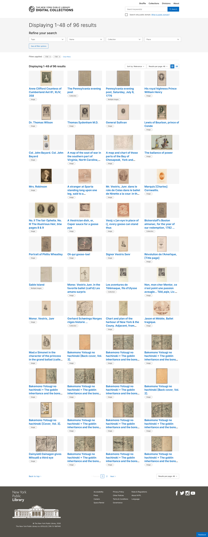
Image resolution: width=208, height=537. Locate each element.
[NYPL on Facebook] (176, 493)
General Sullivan (116, 122)
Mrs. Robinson (38, 186)
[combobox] (146, 9)
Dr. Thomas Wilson (41, 122)
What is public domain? (160, 15)
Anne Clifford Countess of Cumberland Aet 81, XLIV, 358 (45, 92)
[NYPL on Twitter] (182, 493)
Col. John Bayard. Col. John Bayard (46, 154)
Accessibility (98, 492)
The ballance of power (158, 152)
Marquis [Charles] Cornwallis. (156, 188)
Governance (117, 503)
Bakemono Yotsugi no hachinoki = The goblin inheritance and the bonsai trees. (123, 358)
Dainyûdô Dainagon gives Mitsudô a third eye (45, 455)
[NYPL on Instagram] (187, 493)
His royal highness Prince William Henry (160, 90)
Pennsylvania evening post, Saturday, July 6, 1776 (120, 92)
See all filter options (38, 46)
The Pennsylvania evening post (84, 90)
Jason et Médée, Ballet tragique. (158, 320)
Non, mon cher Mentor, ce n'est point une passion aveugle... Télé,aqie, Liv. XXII (160, 290)
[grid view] (172, 66)
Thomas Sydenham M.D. (82, 122)
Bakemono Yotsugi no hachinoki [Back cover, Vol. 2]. (161, 390)
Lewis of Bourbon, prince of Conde (161, 124)
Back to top (34, 476)
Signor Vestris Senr (118, 254)
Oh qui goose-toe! (78, 254)
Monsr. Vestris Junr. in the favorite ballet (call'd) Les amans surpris (83, 288)
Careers (97, 499)
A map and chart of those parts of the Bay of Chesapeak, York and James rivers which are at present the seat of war (122, 160)
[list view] (177, 66)
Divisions (166, 3)
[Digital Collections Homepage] (51, 9)
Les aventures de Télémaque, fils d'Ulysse (121, 286)
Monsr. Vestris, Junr (41, 318)
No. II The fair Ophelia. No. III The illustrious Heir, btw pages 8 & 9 (45, 224)
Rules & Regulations (139, 492)
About (176, 3)
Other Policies (118, 495)
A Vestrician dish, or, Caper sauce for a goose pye (82, 224)
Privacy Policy (118, 492)
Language (136, 499)
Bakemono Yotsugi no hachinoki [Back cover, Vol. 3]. (84, 356)
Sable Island (36, 284)
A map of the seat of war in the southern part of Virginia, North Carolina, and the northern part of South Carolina (84, 160)
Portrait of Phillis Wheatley (46, 254)
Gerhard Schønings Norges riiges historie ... (84, 320)
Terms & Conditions (120, 499)
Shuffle (142, 3)
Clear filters (67, 57)
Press (96, 495)
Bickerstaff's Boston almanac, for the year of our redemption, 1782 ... (159, 224)
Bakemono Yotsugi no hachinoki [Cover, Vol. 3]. (45, 422)
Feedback (202, 535)
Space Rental (99, 503)
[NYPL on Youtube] (193, 493)
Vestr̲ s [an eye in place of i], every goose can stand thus (122, 224)
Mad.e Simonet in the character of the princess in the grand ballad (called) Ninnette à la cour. (46, 358)
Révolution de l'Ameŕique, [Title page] (160, 256)
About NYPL (136, 495)
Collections (154, 3)
